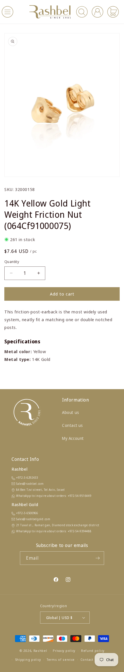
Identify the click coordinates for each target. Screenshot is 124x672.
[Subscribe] (97, 558)
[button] (7, 11)
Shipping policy (28, 659)
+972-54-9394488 (79, 531)
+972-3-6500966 (27, 513)
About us (70, 412)
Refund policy (92, 650)
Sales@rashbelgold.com (33, 519)
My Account (73, 438)
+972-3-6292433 (27, 478)
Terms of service (61, 659)
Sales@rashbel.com (30, 484)
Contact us (72, 425)
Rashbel (40, 650)
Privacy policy (64, 650)
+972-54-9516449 (79, 496)
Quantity (11, 261)
